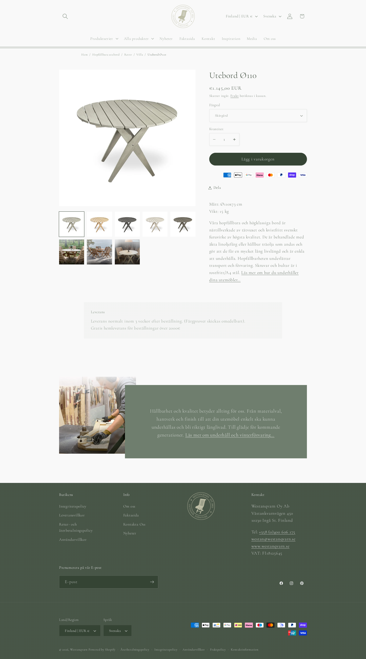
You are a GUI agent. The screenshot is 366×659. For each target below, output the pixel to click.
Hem (84, 54)
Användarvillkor (73, 539)
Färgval (214, 105)
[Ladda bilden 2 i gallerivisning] (99, 224)
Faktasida (131, 515)
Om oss (129, 506)
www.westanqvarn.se (270, 546)
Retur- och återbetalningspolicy (76, 527)
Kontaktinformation (244, 649)
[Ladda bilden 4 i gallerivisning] (155, 224)
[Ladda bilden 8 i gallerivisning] (127, 251)
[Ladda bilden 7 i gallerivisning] (99, 251)
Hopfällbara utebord (106, 54)
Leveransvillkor (72, 515)
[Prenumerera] (152, 582)
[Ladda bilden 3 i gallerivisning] (127, 224)
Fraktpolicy (218, 649)
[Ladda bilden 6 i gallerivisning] (71, 251)
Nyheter (129, 533)
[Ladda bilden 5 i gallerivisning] (182, 224)
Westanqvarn (78, 649)
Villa (139, 54)
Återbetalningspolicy (135, 649)
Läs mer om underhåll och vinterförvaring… (229, 435)
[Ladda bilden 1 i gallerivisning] (71, 224)
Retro (128, 54)
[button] (65, 16)
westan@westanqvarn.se (273, 539)
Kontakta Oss (134, 524)
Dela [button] (217, 187)
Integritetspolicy (72, 506)
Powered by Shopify (102, 649)
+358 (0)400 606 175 (277, 532)
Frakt (234, 96)
